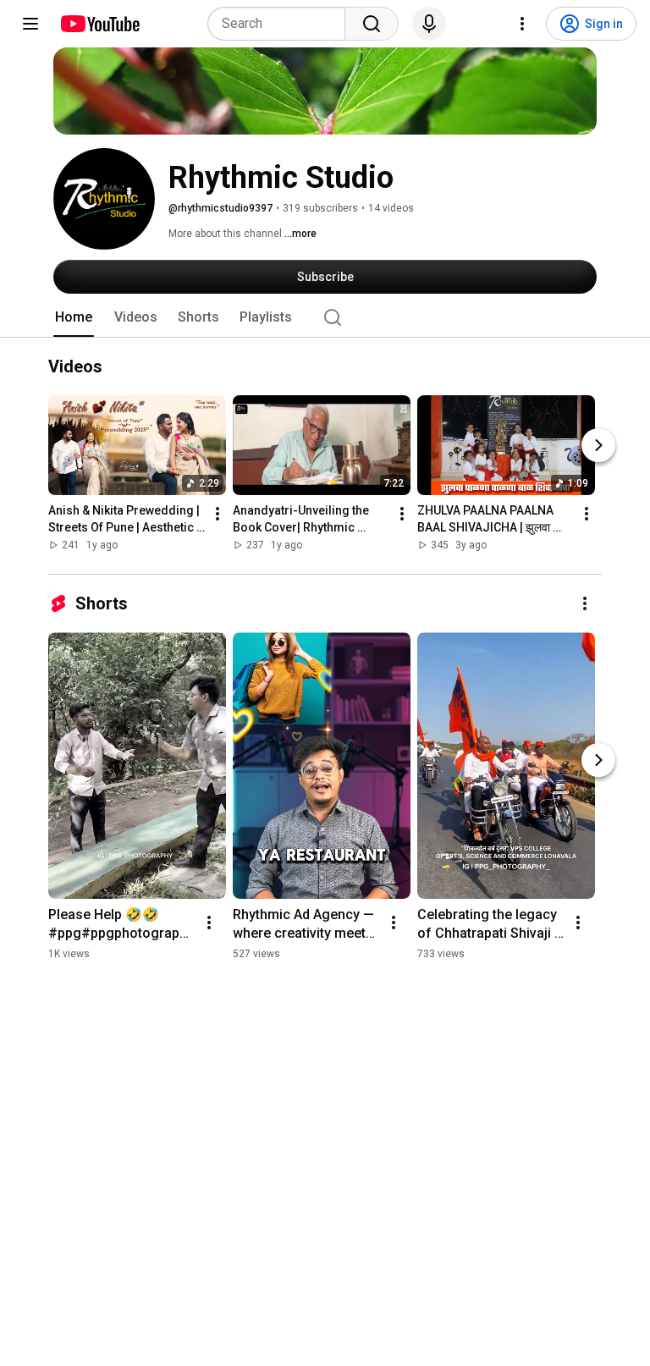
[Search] (371, 24)
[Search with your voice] (429, 24)
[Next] (598, 446)
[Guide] (30, 24)
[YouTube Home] (99, 23)
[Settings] (522, 24)
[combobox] (281, 24)
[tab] (73, 317)
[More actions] (217, 515)
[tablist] (325, 317)
